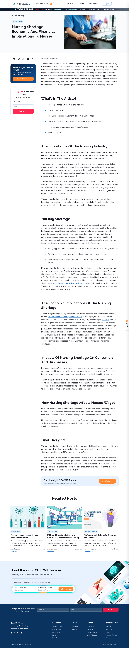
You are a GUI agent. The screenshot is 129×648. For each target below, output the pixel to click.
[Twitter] (15, 632)
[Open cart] (114, 4)
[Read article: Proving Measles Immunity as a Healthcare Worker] (27, 517)
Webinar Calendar (57, 626)
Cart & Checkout (92, 632)
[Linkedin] (18, 632)
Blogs (54, 635)
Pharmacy (109, 629)
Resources (93, 4)
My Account (90, 626)
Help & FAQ (90, 629)
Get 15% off (23, 111)
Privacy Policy (28, 644)
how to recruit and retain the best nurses (71, 283)
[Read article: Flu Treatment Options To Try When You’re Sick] (101, 517)
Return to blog (19, 15)
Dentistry (108, 632)
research (105, 320)
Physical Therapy (111, 638)
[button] (64, 9)
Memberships (56, 629)
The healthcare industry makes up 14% (65, 317)
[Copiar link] (32, 58)
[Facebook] (11, 632)
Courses (70, 4)
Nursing (108, 626)
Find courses (24, 79)
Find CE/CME (56, 638)
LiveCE (81, 4)
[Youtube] (22, 632)
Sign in (107, 4)
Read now (13, 551)
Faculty (74, 629)
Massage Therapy (111, 635)
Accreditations (56, 632)
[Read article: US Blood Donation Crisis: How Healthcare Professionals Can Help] (64, 517)
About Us (75, 626)
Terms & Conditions (16, 644)
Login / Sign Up (92, 635)
